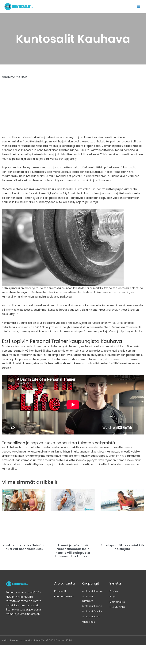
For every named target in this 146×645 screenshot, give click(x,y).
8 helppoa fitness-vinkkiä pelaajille (122, 547)
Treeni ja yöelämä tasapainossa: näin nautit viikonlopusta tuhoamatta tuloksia (73, 551)
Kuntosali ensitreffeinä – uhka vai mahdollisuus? (24, 547)
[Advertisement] (73, 108)
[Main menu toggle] (138, 6)
